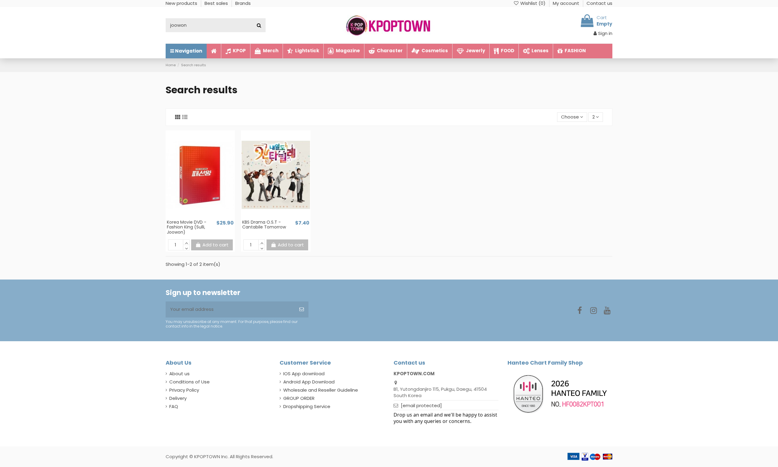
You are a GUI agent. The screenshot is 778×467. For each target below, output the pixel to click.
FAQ (173, 406)
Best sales (217, 3)
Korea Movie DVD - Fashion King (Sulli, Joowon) (186, 227)
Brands (243, 3)
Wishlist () (533, 3)
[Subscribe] (301, 309)
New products (182, 3)
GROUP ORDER (299, 398)
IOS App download (304, 373)
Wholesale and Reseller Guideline (320, 390)
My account (566, 3)
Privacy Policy (184, 390)
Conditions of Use (189, 382)
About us (179, 373)
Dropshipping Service (306, 406)
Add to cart (215, 245)
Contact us (599, 3)
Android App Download (309, 382)
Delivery (178, 398)
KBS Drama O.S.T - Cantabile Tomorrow (264, 224)
